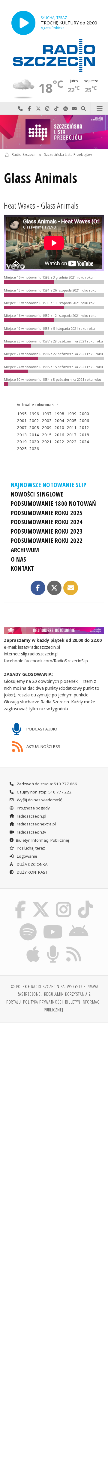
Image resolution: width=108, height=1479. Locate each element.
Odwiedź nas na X (38, 108)
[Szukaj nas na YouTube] (53, 924)
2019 (22, 441)
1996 (34, 413)
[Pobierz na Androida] (79, 924)
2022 (59, 441)
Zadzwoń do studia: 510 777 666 (46, 784)
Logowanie (26, 856)
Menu (99, 108)
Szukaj (83, 108)
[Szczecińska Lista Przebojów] (54, 132)
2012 (84, 427)
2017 (71, 434)
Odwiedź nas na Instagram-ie (47, 108)
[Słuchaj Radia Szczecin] (23, 23)
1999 (71, 413)
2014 (34, 434)
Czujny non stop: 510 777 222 (44, 792)
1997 (47, 413)
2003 (47, 420)
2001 (22, 420)
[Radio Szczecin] (54, 55)
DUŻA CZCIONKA (31, 864)
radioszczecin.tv (31, 832)
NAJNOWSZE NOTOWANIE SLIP (49, 485)
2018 (84, 434)
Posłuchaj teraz (30, 848)
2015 (47, 434)
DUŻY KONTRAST (31, 872)
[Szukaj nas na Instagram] (64, 902)
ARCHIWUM (25, 550)
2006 (84, 420)
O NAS (18, 559)
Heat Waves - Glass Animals (41, 205)
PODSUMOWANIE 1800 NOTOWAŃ (53, 503)
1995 (22, 413)
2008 (34, 427)
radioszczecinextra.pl (36, 824)
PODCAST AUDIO (41, 729)
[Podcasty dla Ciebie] (53, 946)
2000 (84, 413)
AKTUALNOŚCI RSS (43, 746)
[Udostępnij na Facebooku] (38, 588)
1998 (59, 413)
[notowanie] (54, 630)
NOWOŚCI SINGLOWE (37, 494)
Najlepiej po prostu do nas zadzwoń (20, 108)
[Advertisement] (54, 1085)
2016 (59, 434)
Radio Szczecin (24, 154)
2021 (47, 441)
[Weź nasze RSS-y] (74, 946)
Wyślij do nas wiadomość (74, 108)
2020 (34, 441)
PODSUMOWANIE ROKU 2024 (47, 522)
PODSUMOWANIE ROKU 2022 (47, 540)
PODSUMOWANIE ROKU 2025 (47, 513)
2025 (22, 448)
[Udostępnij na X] (54, 588)
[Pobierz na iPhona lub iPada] (33, 946)
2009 (47, 427)
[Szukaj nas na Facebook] (20, 902)
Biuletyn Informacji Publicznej (42, 840)
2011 (71, 427)
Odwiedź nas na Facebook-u (29, 108)
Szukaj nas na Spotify (65, 108)
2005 (71, 420)
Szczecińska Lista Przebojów (68, 154)
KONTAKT (22, 568)
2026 (34, 448)
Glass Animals (40, 178)
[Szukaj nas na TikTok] (86, 902)
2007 (22, 427)
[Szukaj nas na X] (41, 902)
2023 (71, 441)
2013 (22, 434)
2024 (84, 441)
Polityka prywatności (43, 1002)
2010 (59, 427)
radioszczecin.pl (31, 816)
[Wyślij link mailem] (70, 588)
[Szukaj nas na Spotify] (28, 924)
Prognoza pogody (33, 808)
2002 (34, 420)
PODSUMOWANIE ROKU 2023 (47, 531)
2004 (59, 420)
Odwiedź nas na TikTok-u (56, 108)
